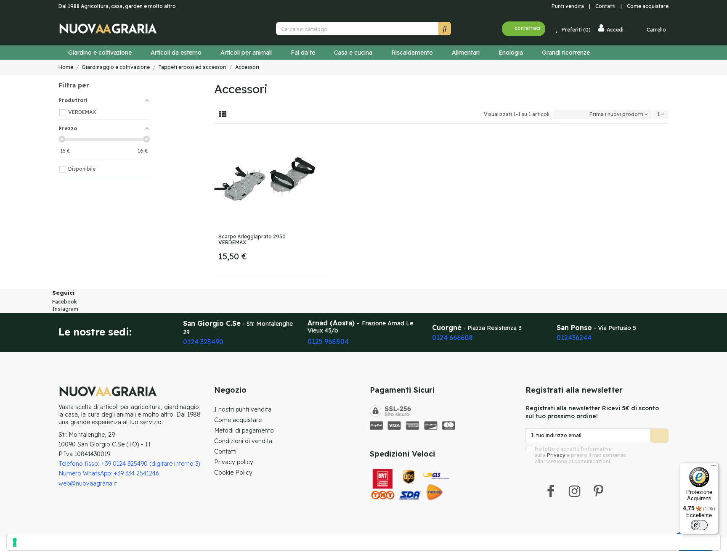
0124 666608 (452, 337)
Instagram (65, 309)
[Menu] (713, 467)
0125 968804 (328, 341)
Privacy (556, 455)
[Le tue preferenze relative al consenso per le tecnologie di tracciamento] (363, 542)
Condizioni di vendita (243, 441)
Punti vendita (567, 6)
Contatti (607, 6)
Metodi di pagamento (244, 430)
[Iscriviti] (659, 435)
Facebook (64, 301)
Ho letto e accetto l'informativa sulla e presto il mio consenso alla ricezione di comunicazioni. (580, 455)
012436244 (574, 337)
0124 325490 (203, 342)
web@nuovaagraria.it (87, 483)
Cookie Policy (233, 472)
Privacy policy (233, 462)
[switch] (699, 525)
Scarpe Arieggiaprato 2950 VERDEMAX (252, 239)
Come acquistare (648, 6)
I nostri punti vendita (242, 409)
